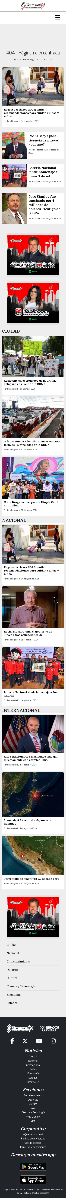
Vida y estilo (33, 1116)
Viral (33, 1120)
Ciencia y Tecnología (21, 986)
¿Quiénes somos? (33, 1134)
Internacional (33, 1064)
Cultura (12, 978)
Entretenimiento (18, 961)
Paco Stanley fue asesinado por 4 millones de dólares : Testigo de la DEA (44, 205)
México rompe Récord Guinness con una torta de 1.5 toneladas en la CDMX (32, 443)
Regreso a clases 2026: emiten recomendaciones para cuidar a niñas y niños (31, 113)
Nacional (13, 953)
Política (33, 1069)
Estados (12, 1003)
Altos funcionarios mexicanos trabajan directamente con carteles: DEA (31, 758)
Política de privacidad (33, 1138)
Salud (33, 1108)
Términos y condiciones (33, 1146)
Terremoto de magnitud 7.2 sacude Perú (31, 878)
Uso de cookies (33, 1142)
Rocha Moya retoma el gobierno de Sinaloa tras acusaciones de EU (28, 633)
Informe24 (33, 1081)
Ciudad (12, 945)
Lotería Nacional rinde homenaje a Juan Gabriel (43, 172)
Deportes (13, 969)
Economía (14, 994)
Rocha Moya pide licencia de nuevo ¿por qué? (43, 140)
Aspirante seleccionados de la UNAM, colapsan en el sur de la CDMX (30, 382)
